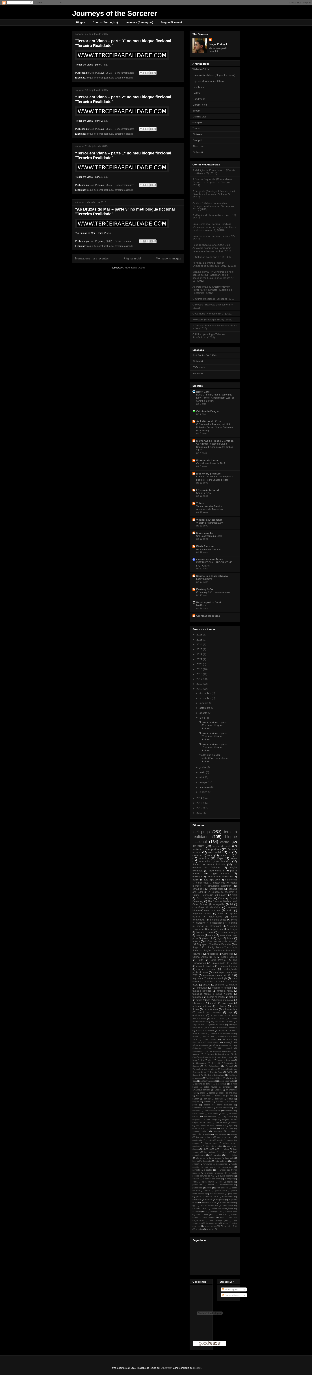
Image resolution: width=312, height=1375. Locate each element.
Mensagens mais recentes (92, 258)
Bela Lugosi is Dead (208, 602)
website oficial (230, 1226)
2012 (199, 807)
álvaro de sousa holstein (208, 864)
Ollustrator (166, 1368)
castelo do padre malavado (218, 1105)
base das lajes (203, 1096)
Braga (195, 1036)
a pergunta (221, 1084)
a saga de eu (215, 929)
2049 (221, 1019)
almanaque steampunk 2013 (218, 975)
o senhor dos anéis (212, 1179)
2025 (199, 639)
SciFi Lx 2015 (203, 493)
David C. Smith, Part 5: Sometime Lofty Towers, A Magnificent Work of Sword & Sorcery (215, 397)
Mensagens (231, 1289)
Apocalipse (212, 954)
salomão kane (199, 1208)
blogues (195, 1102)
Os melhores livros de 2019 (210, 463)
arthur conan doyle (217, 978)
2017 (199, 678)
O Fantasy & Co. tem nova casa (213, 592)
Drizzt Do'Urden (204, 898)
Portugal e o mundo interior (204, 1069)
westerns (210, 1229)
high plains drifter (214, 1146)
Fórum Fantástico (200, 1045)
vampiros (204, 858)
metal (213, 1003)
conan (222, 981)
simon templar (231, 1211)
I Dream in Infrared (207, 490)
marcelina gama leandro (214, 861)
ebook (234, 1122)
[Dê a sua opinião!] (144, 73)
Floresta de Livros (207, 460)
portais (208, 1191)
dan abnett (213, 1113)
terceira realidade (124, 77)
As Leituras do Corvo (209, 421)
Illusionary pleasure (208, 473)
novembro (206, 698)
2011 (199, 812)
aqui (106, 64)
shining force (215, 1211)
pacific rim (197, 1185)
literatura (198, 846)
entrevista (202, 988)
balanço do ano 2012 (228, 1093)
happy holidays (204, 579)
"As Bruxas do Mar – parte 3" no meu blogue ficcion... (213, 757)
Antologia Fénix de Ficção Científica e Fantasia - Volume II (214, 950)
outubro (204, 702)
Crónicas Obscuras (208, 615)
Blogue (80, 22)
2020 (199, 664)
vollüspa (197, 876)
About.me (197, 146)
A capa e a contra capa (208, 549)
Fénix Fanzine (205, 546)
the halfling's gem (219, 1220)
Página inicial (132, 258)
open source (208, 1182)
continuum (228, 1110)
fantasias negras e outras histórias (212, 994)
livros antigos (215, 1158)
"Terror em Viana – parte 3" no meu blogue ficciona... (213, 725)
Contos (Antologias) (105, 22)
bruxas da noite (222, 846)
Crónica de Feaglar (208, 411)
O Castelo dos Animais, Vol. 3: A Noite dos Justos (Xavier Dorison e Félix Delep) (214, 427)
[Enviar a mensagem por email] (141, 73)
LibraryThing (199, 104)
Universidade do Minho (224, 963)
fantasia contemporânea (206, 849)
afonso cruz (231, 879)
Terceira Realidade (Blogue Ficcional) (213, 75)
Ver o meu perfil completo (218, 50)
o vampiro (229, 1179)
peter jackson (221, 1188)
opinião (200, 926)
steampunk (215, 926)
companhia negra (227, 932)
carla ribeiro (198, 889)
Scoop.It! (196, 1075)
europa (213, 1128)
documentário (210, 1116)
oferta (195, 1182)
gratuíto (233, 997)
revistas (208, 1200)
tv (230, 852)
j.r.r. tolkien (224, 1149)
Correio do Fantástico (209, 559)
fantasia (224, 855)
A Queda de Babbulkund (221, 1021)
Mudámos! (201, 605)
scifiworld (196, 1211)
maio (203, 772)
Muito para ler (204, 533)
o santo (195, 1179)
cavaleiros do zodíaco (202, 1108)
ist (210, 1149)
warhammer (198, 1015)
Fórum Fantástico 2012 (223, 1045)
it (215, 1149)
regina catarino (221, 873)
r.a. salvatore (211, 1009)
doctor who (219, 883)
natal (234, 895)
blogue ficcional (94, 77)
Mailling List (199, 116)
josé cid (224, 1152)
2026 (199, 634)
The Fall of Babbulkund (214, 1075)
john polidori (209, 1152)
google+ (209, 1140)
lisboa (230, 938)
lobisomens (198, 1003)
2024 (199, 644)
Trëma (200, 503)
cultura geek (198, 1113)
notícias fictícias (201, 1006)
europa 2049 (227, 1128)
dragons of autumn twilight (204, 1119)
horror (196, 879)
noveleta (196, 1170)
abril (202, 777)
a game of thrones (227, 966)
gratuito (220, 1140)
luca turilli (229, 1158)
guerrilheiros (215, 916)
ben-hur (207, 1099)
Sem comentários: (125, 72)
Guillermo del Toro (201, 1048)
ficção (208, 1134)
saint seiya (228, 1205)
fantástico (197, 997)
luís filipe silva (212, 879)
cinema (196, 855)
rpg (193, 1205)
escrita (211, 935)
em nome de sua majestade (210, 1125)
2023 (199, 649)
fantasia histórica (201, 991)
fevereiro (205, 787)
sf (205, 1211)
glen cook (207, 938)
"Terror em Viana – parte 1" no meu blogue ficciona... (213, 747)
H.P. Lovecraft (225, 1048)
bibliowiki (219, 1099)
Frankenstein (213, 1042)
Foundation (197, 1042)
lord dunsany (221, 895)
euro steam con (212, 910)
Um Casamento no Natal (209, 536)
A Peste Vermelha (221, 944)
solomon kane (202, 1214)
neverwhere (227, 1167)
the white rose (212, 1223)
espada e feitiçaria (222, 988)
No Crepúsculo (199, 1063)
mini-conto (227, 1003)
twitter (225, 1223)
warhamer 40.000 (212, 1226)
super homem (209, 1217)
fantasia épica (216, 889)
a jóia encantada (226, 1081)
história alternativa (223, 1000)
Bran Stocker (208, 1036)
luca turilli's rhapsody (201, 1161)
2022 (199, 654)
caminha (207, 1102)
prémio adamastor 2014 (207, 1196)
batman (195, 1099)
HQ (214, 957)
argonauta (197, 978)
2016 (199, 683)
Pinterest (197, 134)
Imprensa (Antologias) (139, 22)
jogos (220, 938)
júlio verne (200, 1158)
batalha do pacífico (224, 1096)
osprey (230, 1182)
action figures (210, 1087)
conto (210, 855)
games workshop (225, 1137)
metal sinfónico (221, 1161)
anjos (234, 858)
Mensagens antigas (168, 258)
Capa (220, 858)
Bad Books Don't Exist (205, 355)
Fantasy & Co (204, 589)
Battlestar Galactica (205, 1030)
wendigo (199, 1229)
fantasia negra (225, 991)
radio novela (227, 1196)
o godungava (217, 923)
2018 (199, 674)
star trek (223, 1214)
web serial (214, 852)
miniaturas (207, 1164)
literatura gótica (218, 920)
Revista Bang (216, 1072)
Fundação (228, 1042)
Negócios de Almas (225, 1060)
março (203, 782)
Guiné (221, 898)
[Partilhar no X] (148, 73)
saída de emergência (222, 1208)
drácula (200, 935)
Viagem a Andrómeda (209, 519)
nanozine (200, 923)
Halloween (197, 1051)
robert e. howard (209, 1202)
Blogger (197, 1368)
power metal (221, 1191)
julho (203, 717)
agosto (204, 712)
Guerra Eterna (200, 957)
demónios (215, 907)
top (230, 1012)
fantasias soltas (199, 1131)
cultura (206, 984)
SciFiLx (230, 1072)
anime (202, 1093)
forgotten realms (201, 913)
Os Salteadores (212, 1066)
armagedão (218, 904)
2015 (199, 688)
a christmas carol (208, 1081)
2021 (199, 659)
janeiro (204, 791)
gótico (199, 1000)
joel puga (109, 77)
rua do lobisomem (209, 1205)
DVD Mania (198, 367)
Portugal (229, 1066)
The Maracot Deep (213, 1078)
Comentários (231, 1295)
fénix (220, 913)
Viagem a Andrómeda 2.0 (209, 522)
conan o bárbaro (212, 1110)
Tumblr (196, 128)
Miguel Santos (229, 957)
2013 (199, 802)
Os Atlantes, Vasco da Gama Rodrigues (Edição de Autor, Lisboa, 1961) (215, 446)
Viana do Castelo (205, 966)
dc (223, 1113)
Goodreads (198, 98)
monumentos (221, 1164)
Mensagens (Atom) (135, 267)
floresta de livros (204, 1137)
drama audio (221, 1122)
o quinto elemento (226, 1176)
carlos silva (202, 883)
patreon (211, 1185)
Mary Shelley (198, 1060)
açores (212, 1093)
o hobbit (221, 1006)
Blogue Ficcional (171, 22)
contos (224, 842)
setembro (205, 707)
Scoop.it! (197, 140)
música (196, 941)
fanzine (229, 910)
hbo (208, 1000)
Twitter (196, 92)
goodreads (197, 1140)
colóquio (209, 981)
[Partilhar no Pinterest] (155, 73)
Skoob (196, 110)
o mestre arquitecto (214, 1173)
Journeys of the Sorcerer (114, 13)
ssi (214, 1214)
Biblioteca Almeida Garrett (222, 1033)
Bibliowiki (197, 152)
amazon (218, 1090)
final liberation (220, 1134)
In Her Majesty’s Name (217, 1051)
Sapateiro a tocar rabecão (212, 575)
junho (203, 767)
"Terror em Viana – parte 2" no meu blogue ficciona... (213, 736)
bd (231, 904)
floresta (233, 1134)
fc (236, 855)
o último (232, 923)
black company (204, 932)
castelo (219, 1102)
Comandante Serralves (220, 876)
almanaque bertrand (201, 1090)
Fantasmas (228, 1039)
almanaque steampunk (219, 886)
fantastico (218, 1131)
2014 (199, 798)
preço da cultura (217, 1194)
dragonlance (227, 1116)
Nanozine (197, 373)
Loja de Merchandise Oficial (208, 81)
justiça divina (231, 1155)
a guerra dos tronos (206, 969)
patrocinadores (226, 1185)
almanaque (228, 1087)
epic (231, 1125)
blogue (230, 1099)
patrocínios (197, 1188)
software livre (230, 1009)
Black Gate (203, 391)
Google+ (197, 122)
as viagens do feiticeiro (214, 866)
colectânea (198, 907)
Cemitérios (227, 954)
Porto (200, 960)
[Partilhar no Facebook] (151, 73)
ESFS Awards (209, 1039)
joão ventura (216, 870)
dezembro (206, 693)
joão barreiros (215, 1155)
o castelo (208, 1170)
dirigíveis (219, 984)
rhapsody (220, 1200)
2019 (199, 669)
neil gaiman (210, 1167)
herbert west (211, 1143)
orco (220, 1182)
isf (204, 1149)
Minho (210, 1060)
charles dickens (223, 1108)
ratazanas (196, 1200)
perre (209, 1188)
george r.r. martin (216, 997)
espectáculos (198, 1128)
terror (222, 1217)
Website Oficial (200, 69)
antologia (232, 929)
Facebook (198, 87)
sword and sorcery (209, 1012)
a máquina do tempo (202, 1084)
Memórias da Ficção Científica (214, 440)
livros (234, 920)
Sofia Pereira (218, 960)
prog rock (232, 1194)
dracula (233, 984)
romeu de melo (227, 1202)
